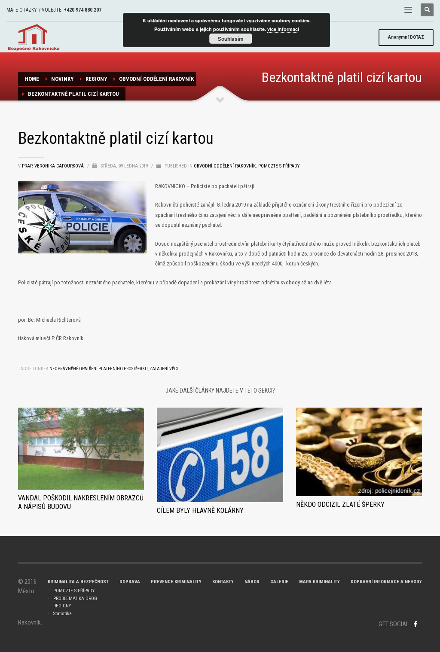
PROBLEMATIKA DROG (75, 598)
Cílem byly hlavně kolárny (200, 510)
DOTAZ (406, 37)
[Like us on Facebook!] (415, 624)
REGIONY (96, 79)
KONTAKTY (223, 582)
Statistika (62, 613)
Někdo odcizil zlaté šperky (340, 504)
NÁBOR (252, 582)
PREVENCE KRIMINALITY (176, 582)
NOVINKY (62, 79)
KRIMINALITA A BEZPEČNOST (78, 582)
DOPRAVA (129, 582)
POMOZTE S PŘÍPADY (74, 591)
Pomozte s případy (278, 166)
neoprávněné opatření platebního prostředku (98, 368)
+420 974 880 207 (82, 10)
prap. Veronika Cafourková (53, 166)
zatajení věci (164, 368)
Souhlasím (231, 39)
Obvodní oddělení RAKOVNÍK (156, 79)
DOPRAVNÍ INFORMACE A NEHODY (386, 582)
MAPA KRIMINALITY (319, 582)
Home (31, 79)
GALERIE (279, 582)
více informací (283, 29)
